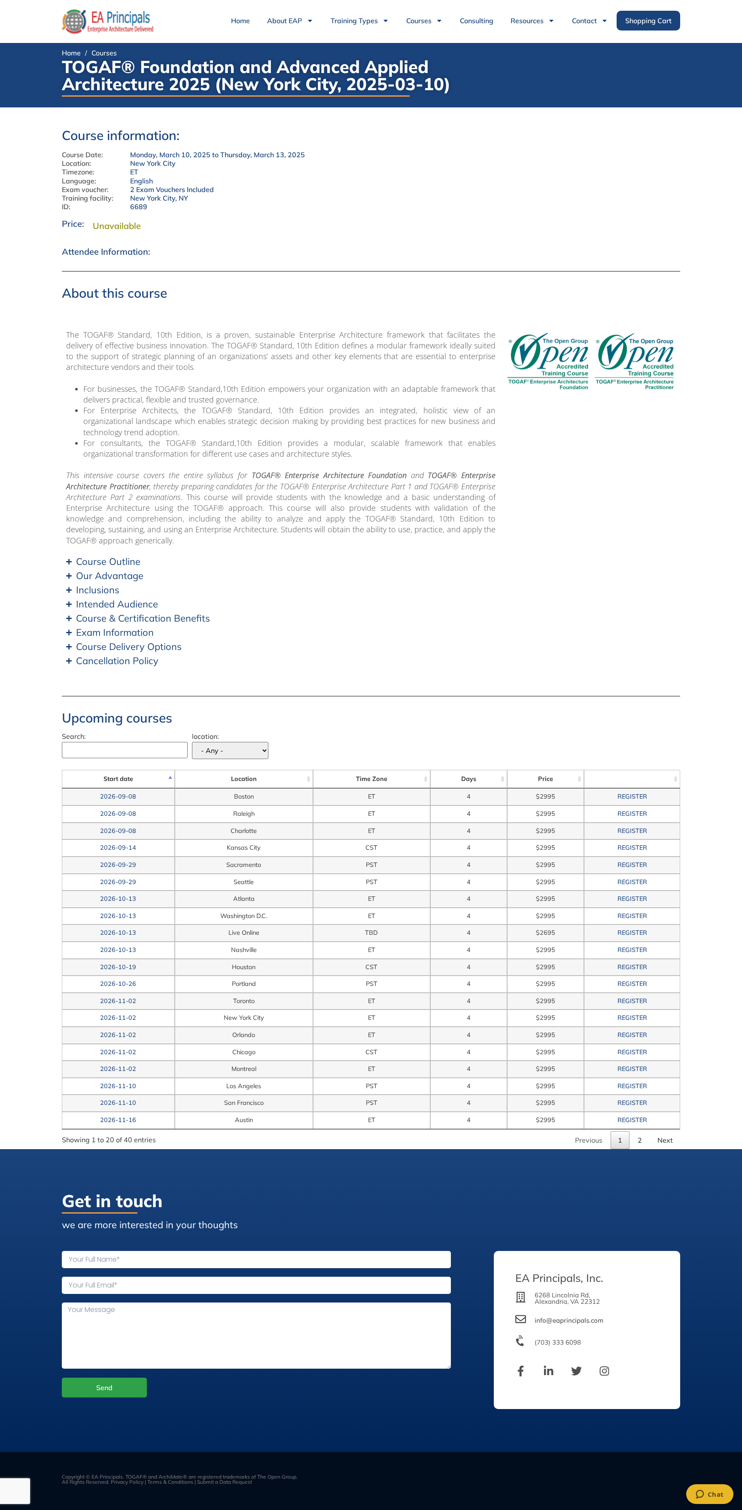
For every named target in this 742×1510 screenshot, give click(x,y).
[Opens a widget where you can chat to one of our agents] (709, 1495)
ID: (66, 207)
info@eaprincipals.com (569, 1320)
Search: (74, 737)
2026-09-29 (118, 865)
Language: (79, 181)
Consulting (476, 20)
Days (468, 779)
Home (240, 20)
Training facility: (87, 198)
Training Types (354, 20)
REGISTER (632, 796)
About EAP (284, 20)
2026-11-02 (118, 1001)
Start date (118, 779)
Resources (527, 20)
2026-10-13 (118, 899)
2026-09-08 (118, 796)
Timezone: (78, 172)
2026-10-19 (118, 967)
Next (665, 1140)
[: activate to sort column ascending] (632, 779)
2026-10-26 (118, 984)
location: (205, 737)
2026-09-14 (118, 847)
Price (545, 779)
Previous (588, 1140)
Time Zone (371, 779)
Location (244, 779)
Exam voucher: (85, 190)
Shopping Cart (648, 20)
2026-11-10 (118, 1086)
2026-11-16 (118, 1120)
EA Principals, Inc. (559, 1277)
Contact (584, 20)
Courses (419, 20)
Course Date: (82, 155)
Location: (76, 163)
